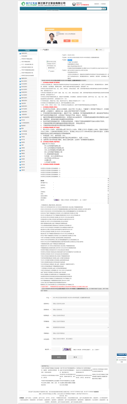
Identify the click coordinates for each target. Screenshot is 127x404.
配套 (22, 128)
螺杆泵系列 (24, 97)
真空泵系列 (24, 86)
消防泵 (23, 170)
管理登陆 (68, 393)
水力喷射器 (24, 131)
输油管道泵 (69, 286)
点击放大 (52, 71)
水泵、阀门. (65, 395)
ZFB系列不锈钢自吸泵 (26, 59)
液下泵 (23, 139)
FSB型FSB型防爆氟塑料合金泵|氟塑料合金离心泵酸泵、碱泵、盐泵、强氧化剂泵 (50, 383)
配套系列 (96, 398)
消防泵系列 (24, 100)
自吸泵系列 (24, 53)
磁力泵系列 (24, 89)
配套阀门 (23, 125)
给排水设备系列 (25, 117)
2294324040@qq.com (48, 393)
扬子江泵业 (28, 398)
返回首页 (96, 4)
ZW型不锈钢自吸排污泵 (27, 72)
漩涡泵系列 (24, 106)
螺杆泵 (23, 150)
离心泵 (23, 167)
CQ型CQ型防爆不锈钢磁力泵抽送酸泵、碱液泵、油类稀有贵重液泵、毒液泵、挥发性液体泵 (50, 370)
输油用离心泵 (62, 286)
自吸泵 (23, 148)
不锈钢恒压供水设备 (61, 398)
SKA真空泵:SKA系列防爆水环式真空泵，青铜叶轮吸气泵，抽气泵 (68, 376)
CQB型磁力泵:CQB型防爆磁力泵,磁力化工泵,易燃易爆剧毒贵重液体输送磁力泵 (84, 370)
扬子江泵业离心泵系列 (76, 402)
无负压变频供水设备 (73, 398)
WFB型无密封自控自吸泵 (27, 75)
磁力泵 (23, 161)
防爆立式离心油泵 (83, 286)
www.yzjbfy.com (61, 393)
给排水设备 (24, 134)
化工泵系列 (24, 95)
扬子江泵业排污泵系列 (63, 402)
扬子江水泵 (42, 398)
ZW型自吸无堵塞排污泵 (27, 67)
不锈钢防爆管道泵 (54, 286)
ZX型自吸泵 (24, 56)
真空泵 (23, 164)
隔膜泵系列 (24, 78)
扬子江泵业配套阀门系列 (86, 398)
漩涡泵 (23, 142)
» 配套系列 (24, 114)
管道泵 (23, 136)
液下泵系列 (24, 109)
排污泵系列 (24, 84)
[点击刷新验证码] (66, 349)
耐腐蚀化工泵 (75, 286)
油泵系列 (23, 103)
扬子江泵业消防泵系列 (70, 400)
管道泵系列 (24, 111)
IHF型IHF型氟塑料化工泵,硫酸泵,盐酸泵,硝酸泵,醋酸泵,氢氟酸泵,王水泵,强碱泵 (67, 383)
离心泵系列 (24, 81)
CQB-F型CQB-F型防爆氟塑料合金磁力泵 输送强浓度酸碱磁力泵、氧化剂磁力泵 (67, 370)
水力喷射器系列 (25, 122)
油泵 (22, 145)
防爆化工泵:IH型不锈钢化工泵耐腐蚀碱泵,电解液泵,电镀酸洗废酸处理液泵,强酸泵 (100, 376)
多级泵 (23, 159)
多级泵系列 (24, 92)
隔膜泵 (23, 153)
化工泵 (23, 156)
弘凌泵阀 (35, 398)
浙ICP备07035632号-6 (82, 393)
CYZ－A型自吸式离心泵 (27, 64)
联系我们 (103, 4)
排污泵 (23, 120)
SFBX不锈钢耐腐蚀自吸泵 (27, 70)
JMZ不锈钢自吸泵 (25, 61)
